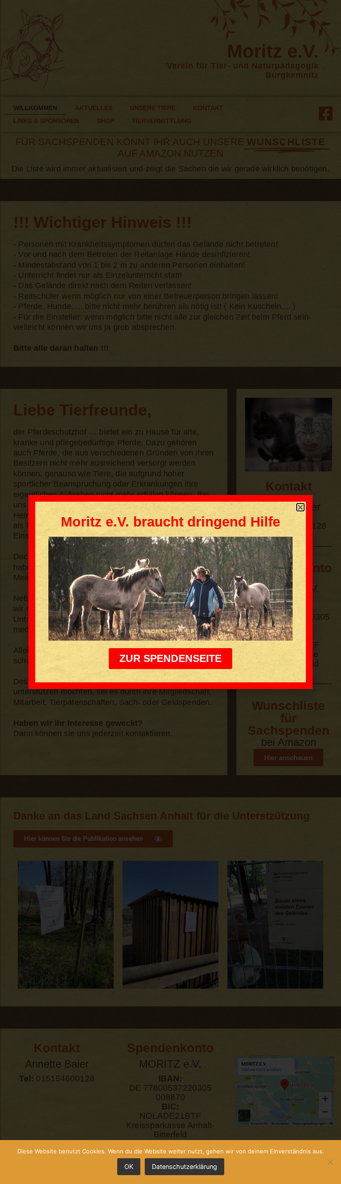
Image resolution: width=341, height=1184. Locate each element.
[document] (170, 592)
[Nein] (329, 1161)
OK (128, 1166)
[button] (300, 507)
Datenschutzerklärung (184, 1166)
